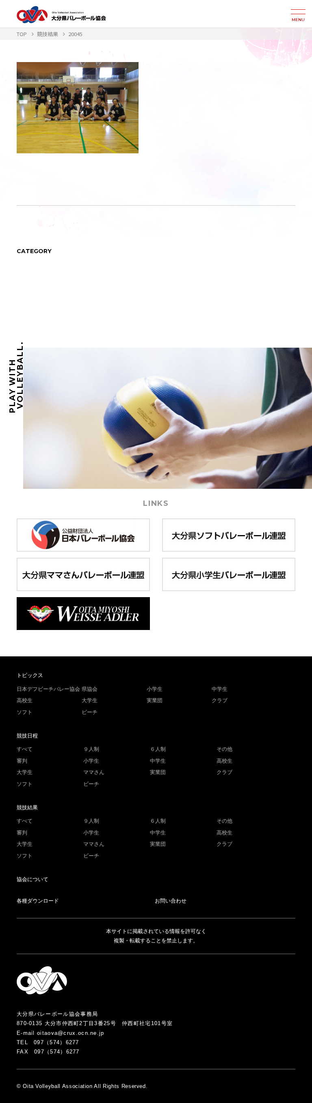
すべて (24, 749)
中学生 (220, 689)
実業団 (154, 700)
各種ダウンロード (38, 901)
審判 (22, 761)
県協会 (90, 689)
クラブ (220, 700)
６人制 (158, 749)
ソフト (24, 712)
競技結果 (27, 807)
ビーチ (90, 712)
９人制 (91, 749)
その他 (224, 749)
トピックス (30, 675)
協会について (32, 879)
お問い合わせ (170, 901)
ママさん (93, 772)
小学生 (154, 689)
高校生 (24, 700)
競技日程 (27, 736)
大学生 (90, 700)
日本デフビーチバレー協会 (48, 689)
